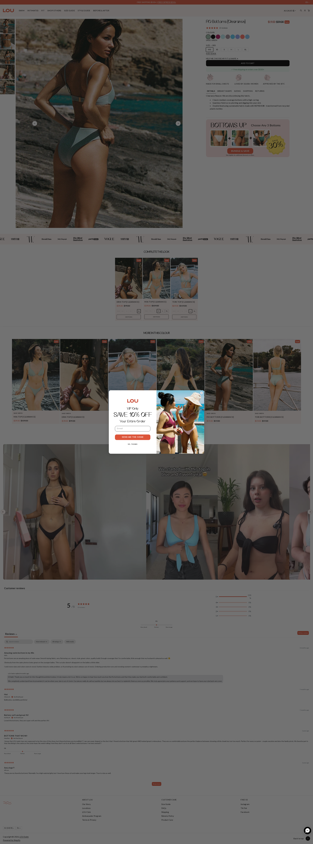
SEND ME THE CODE (133, 437)
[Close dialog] (201, 393)
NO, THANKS (133, 444)
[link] (132, 401)
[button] (307, 830)
